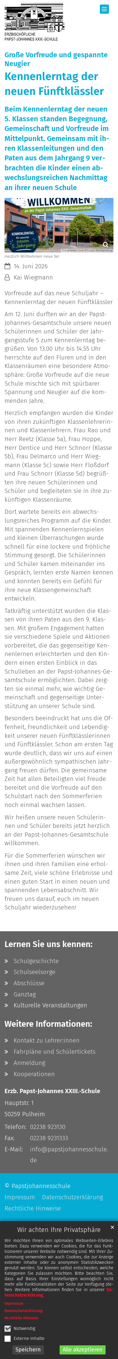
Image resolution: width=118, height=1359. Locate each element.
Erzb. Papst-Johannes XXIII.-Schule (52, 1091)
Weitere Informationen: (48, 1024)
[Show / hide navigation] (104, 9)
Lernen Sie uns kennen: (49, 944)
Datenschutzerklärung (24, 1311)
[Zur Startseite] (34, 22)
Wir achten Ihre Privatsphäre (59, 1230)
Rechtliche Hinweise (21, 1318)
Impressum (14, 1303)
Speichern (28, 1349)
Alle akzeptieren (83, 1349)
